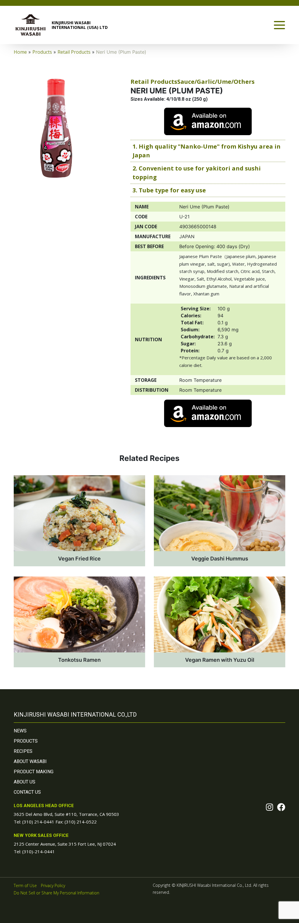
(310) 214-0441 (38, 822)
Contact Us (27, 792)
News (20, 731)
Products (26, 741)
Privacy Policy (53, 885)
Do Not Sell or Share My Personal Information (56, 893)
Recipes (23, 751)
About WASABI (30, 761)
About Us (24, 782)
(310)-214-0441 (38, 851)
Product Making (33, 771)
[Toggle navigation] (279, 25)
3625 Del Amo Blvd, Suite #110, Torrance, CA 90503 (66, 814)
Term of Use (25, 885)
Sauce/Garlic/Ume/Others (216, 82)
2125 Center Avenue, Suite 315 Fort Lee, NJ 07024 (65, 844)
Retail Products (154, 82)
